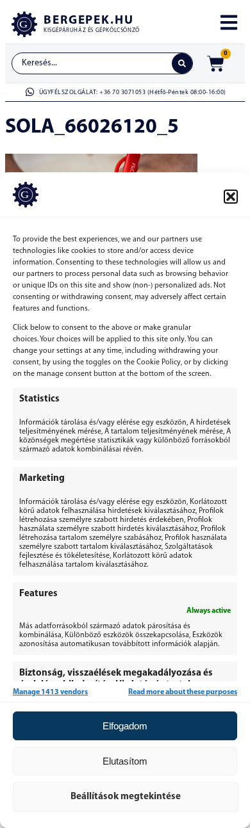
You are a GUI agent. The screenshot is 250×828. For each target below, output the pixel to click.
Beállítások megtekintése (126, 797)
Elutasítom (125, 761)
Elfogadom (125, 725)
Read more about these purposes (182, 692)
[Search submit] (182, 63)
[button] (230, 196)
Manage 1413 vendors (50, 692)
